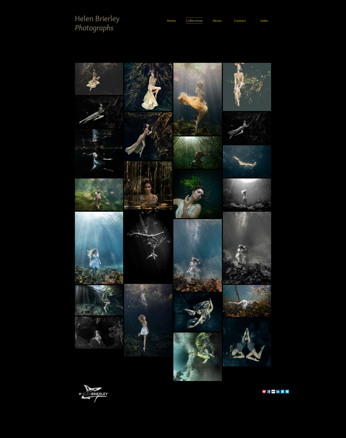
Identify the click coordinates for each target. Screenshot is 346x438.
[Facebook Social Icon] (269, 391)
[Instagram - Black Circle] (292, 391)
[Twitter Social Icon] (282, 391)
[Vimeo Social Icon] (287, 391)
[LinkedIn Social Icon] (278, 391)
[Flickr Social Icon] (273, 391)
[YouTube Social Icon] (264, 391)
